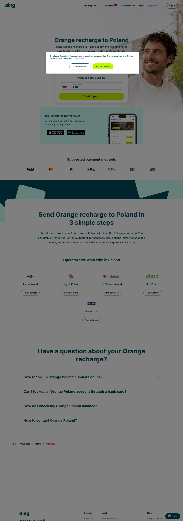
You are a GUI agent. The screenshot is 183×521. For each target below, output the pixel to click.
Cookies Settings (80, 66)
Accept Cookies (103, 66)
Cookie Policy (78, 59)
